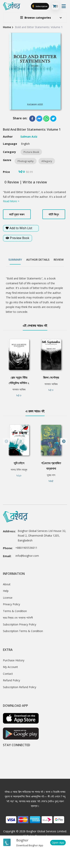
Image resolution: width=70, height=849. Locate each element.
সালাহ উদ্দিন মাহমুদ (19, 469)
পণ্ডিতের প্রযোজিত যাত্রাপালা (51, 466)
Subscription (41, 6)
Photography (26, 161)
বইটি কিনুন (54, 214)
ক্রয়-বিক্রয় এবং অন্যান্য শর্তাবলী (18, 617)
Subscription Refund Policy (19, 687)
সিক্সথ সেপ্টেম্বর (51, 377)
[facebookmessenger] (39, 118)
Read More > (11, 201)
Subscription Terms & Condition (23, 631)
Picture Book (31, 152)
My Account (10, 667)
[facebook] (32, 118)
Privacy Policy (11, 604)
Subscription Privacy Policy (19, 624)
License (7, 597)
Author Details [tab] (37, 259)
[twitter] (53, 118)
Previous (6, 441)
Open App (58, 842)
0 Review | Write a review (25, 182)
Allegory (46, 161)
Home (7, 27)
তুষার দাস (51, 475)
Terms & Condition (15, 611)
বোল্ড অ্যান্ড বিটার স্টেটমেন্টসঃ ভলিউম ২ (19, 380)
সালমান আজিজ (18, 389)
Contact (8, 674)
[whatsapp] (46, 118)
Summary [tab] (15, 259)
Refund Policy (11, 680)
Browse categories (37, 17)
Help (6, 591)
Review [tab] (59, 259)
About (6, 584)
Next (63, 441)
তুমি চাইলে (19, 463)
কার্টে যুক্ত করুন (16, 214)
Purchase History (13, 660)
